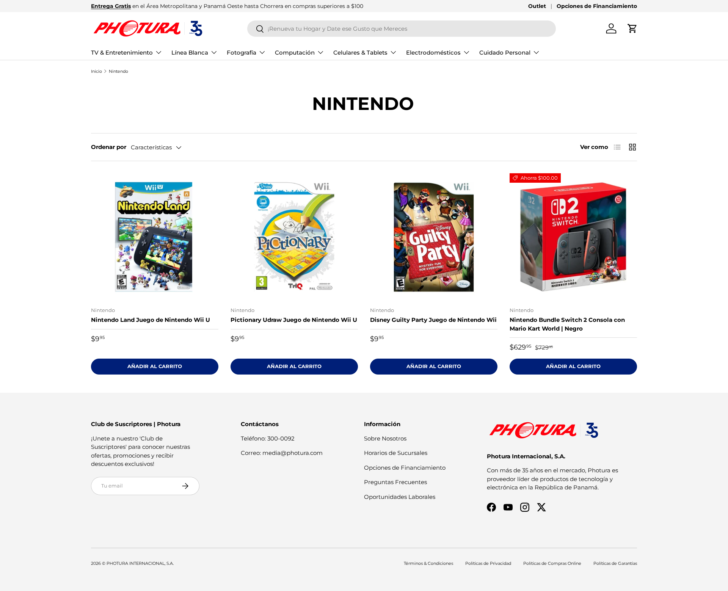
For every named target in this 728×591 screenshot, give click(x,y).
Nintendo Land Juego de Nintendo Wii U (150, 319)
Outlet (537, 6)
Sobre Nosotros (385, 438)
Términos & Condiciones (428, 563)
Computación (295, 52)
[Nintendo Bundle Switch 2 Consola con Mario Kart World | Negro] (573, 237)
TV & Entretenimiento (122, 52)
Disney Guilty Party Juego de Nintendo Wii (433, 319)
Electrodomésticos (433, 52)
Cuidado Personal (504, 52)
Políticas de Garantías (615, 563)
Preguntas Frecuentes (395, 482)
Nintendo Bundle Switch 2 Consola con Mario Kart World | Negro (567, 324)
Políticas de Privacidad (488, 563)
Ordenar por (108, 146)
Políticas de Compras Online (552, 563)
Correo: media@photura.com (282, 452)
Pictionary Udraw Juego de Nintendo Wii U (294, 319)
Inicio (96, 71)
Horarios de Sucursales (395, 452)
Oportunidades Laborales (399, 496)
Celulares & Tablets (360, 52)
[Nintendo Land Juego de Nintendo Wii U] (154, 237)
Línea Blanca (189, 52)
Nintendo (118, 71)
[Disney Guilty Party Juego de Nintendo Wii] (433, 237)
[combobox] (401, 28)
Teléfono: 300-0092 (268, 438)
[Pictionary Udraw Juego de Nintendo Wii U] (294, 237)
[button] (632, 28)
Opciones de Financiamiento (597, 6)
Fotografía (241, 52)
